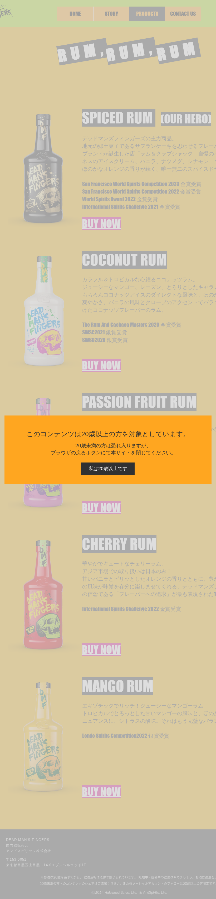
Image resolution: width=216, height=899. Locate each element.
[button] (108, 469)
